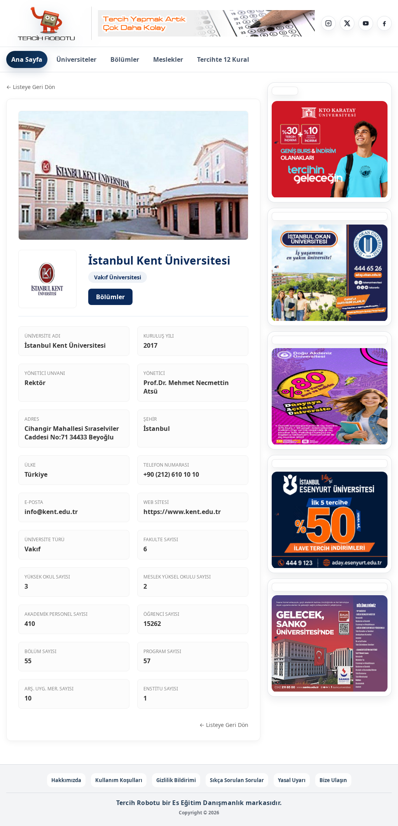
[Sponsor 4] (330, 273)
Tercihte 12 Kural (223, 59)
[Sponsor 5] (330, 520)
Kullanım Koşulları (118, 780)
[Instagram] (328, 23)
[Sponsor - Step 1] (206, 23)
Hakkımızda (66, 780)
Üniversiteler (76, 59)
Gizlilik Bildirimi (176, 780)
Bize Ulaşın (333, 780)
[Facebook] (384, 23)
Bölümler (124, 59)
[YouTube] (365, 23)
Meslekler (168, 59)
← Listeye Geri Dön (30, 87)
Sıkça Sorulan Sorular (237, 780)
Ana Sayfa (26, 59)
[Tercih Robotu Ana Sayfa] (49, 23)
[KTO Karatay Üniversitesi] (330, 149)
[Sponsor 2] (330, 396)
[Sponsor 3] (330, 643)
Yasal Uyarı (291, 780)
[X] (347, 23)
